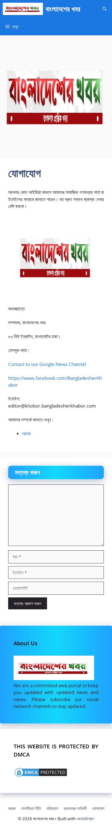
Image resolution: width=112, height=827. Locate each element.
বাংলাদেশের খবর (63, 8)
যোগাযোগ (98, 808)
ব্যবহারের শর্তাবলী (75, 808)
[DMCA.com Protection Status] (41, 776)
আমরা (26, 433)
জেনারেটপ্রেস (85, 818)
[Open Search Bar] (104, 9)
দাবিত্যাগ (52, 808)
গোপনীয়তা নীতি (31, 808)
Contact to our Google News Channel (47, 364)
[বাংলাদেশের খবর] (23, 9)
